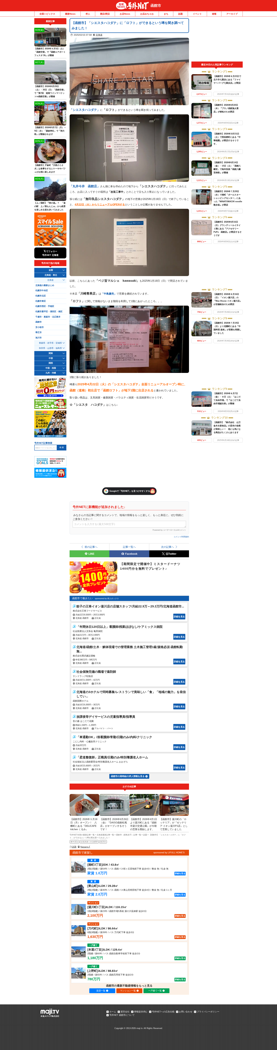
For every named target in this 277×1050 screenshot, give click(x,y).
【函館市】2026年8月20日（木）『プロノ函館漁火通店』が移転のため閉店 (226, 108)
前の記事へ (91, 546)
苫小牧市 (39, 327)
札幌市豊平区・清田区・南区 (49, 311)
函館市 (156, 6)
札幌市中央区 (41, 290)
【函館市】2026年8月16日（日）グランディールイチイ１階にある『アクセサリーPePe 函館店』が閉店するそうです (228, 229)
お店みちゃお (147, 14)
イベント (197, 14)
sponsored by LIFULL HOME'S (169, 852)
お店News (125, 14)
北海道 (99, 35)
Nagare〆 (85, 847)
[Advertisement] (217, 40)
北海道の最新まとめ (44, 285)
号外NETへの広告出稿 (163, 1011)
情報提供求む (140, 1011)
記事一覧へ (129, 546)
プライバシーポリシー (208, 1011)
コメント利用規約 (181, 537)
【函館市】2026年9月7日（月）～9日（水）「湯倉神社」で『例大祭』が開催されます (50, 130)
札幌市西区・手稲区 (44, 306)
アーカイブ (232, 14)
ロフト (103, 842)
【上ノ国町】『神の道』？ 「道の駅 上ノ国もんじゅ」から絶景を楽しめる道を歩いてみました (50, 206)
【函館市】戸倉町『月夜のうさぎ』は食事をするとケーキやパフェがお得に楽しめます (50, 168)
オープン (74, 842)
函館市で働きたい (82, 598)
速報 (214, 14)
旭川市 (38, 338)
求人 (88, 14)
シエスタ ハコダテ (89, 842)
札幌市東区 (40, 301)
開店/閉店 (105, 14)
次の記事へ (167, 546)
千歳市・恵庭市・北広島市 (47, 317)
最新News (70, 14)
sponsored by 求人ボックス (107, 598)
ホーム (112, 1011)
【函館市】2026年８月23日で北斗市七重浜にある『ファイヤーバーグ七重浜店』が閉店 (227, 79)
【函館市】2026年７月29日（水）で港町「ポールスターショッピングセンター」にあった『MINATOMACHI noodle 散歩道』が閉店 (228, 198)
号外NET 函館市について (122, 1015)
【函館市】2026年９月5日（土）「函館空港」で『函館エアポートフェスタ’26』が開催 (50, 52)
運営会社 (125, 1011)
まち (166, 14)
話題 (180, 14)
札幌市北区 (40, 296)
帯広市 (38, 332)
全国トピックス (47, 14)
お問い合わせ (185, 1011)
